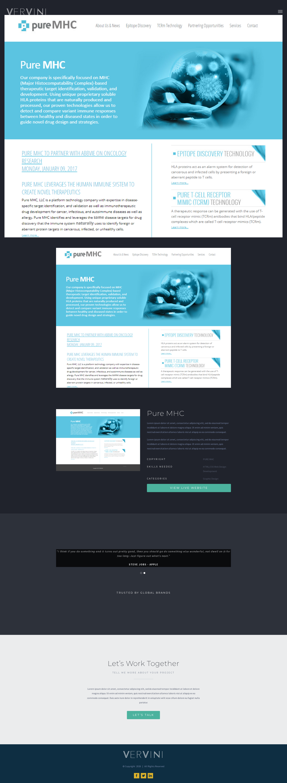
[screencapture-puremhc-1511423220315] (98, 411)
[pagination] (141, 573)
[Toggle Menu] (280, 11)
